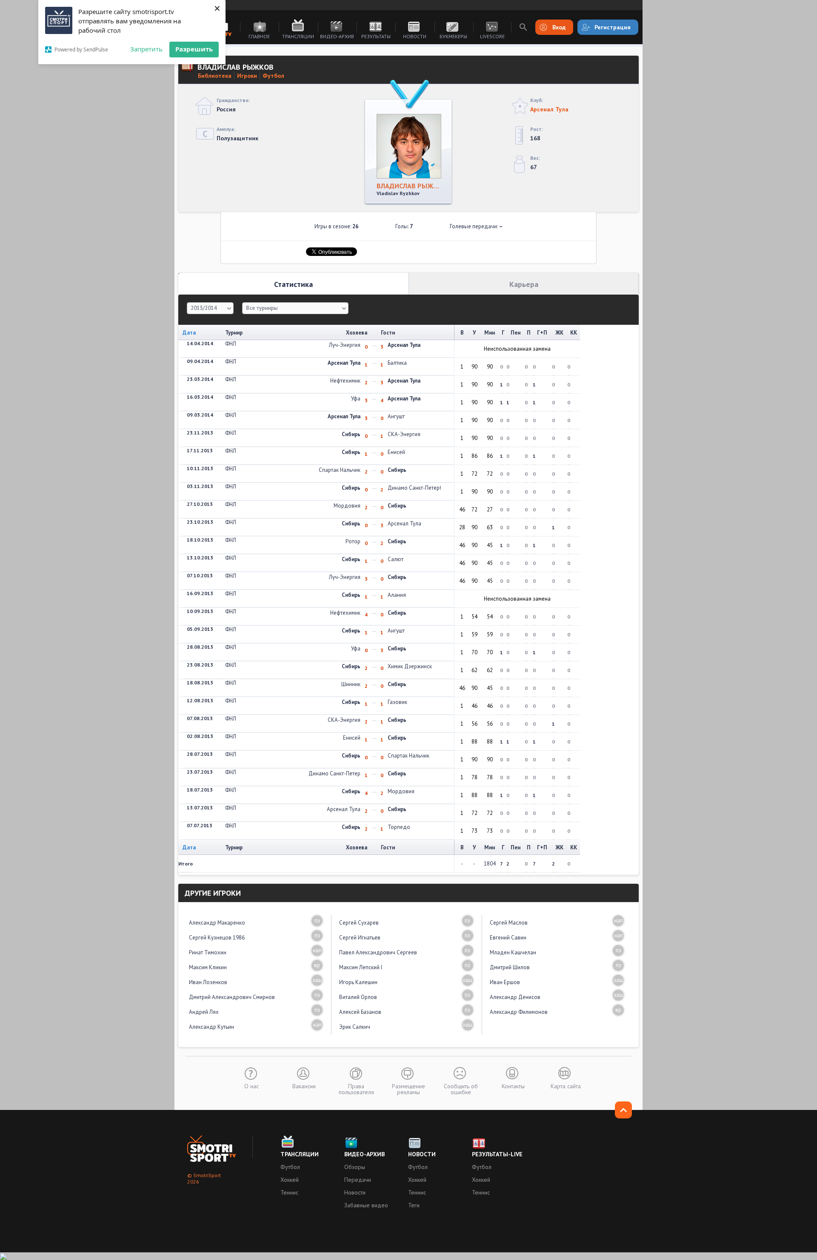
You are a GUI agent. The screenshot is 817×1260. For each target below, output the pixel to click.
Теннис (289, 1192)
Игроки (247, 75)
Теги (414, 1205)
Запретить (146, 49)
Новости (414, 36)
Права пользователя (356, 1088)
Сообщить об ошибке (461, 1088)
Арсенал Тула (549, 109)
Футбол (273, 75)
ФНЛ (230, 343)
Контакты (513, 1085)
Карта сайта (566, 1085)
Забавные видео (366, 1205)
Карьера (523, 284)
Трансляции (298, 36)
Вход (559, 27)
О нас (251, 1085)
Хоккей (289, 1179)
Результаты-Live (497, 1154)
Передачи (357, 1179)
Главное (259, 36)
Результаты (376, 36)
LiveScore (492, 36)
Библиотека (214, 75)
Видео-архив (337, 36)
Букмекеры (453, 36)
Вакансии (304, 1085)
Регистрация (612, 27)
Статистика (293, 284)
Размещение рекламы (408, 1088)
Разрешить (194, 49)
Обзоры (354, 1167)
